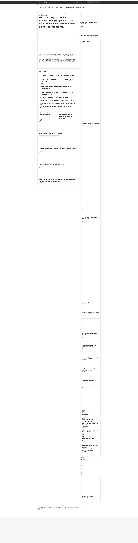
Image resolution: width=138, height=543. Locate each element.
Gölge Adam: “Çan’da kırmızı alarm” (89, 413)
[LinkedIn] (0, 515)
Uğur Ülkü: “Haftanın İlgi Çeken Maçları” (90, 431)
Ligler (49, 7)
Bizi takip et (8, 502)
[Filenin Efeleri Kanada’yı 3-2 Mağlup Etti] (86, 27)
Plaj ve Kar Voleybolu (70, 7)
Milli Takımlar (43, 7)
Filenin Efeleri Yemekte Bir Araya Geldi (51, 133)
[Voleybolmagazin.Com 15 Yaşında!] (87, 221)
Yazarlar (84, 7)
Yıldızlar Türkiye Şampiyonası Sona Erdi (51, 165)
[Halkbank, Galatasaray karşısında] (88, 42)
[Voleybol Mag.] (40, 4)
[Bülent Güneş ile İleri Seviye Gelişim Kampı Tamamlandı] (88, 304)
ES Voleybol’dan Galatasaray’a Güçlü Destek (57, 75)
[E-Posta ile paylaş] (0, 514)
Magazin (61, 7)
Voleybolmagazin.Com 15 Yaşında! (90, 302)
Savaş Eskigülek (85, 426)
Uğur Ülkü (84, 433)
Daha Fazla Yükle (85, 316)
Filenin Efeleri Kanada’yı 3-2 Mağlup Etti (89, 35)
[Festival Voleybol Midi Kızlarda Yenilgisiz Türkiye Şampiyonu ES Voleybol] (49, 136)
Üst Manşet (41, 15)
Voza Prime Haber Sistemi (58, 507)
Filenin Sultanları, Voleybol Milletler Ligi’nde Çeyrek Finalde (90, 369)
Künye (38, 509)
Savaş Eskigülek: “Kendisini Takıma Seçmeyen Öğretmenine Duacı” (90, 422)
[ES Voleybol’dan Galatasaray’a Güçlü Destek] (88, 209)
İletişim (38, 508)
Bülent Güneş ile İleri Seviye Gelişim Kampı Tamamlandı (90, 313)
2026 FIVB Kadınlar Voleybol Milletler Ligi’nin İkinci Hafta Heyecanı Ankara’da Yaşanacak (57, 180)
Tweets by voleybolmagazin (87, 387)
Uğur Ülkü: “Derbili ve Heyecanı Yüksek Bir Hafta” (89, 438)
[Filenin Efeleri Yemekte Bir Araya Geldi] (49, 121)
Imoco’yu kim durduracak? (88, 207)
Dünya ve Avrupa (55, 7)
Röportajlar (78, 7)
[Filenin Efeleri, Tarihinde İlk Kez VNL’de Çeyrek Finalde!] (88, 337)
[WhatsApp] (40, 66)
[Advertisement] (90, 398)
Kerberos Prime (65, 507)
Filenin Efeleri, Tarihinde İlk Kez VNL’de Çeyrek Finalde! (89, 346)
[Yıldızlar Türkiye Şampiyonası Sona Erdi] (49, 152)
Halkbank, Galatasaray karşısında (90, 123)
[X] (39, 66)
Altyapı (42, 72)
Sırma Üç (83, 452)
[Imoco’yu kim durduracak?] (88, 126)
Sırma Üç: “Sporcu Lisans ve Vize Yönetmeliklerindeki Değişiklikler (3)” (90, 448)
